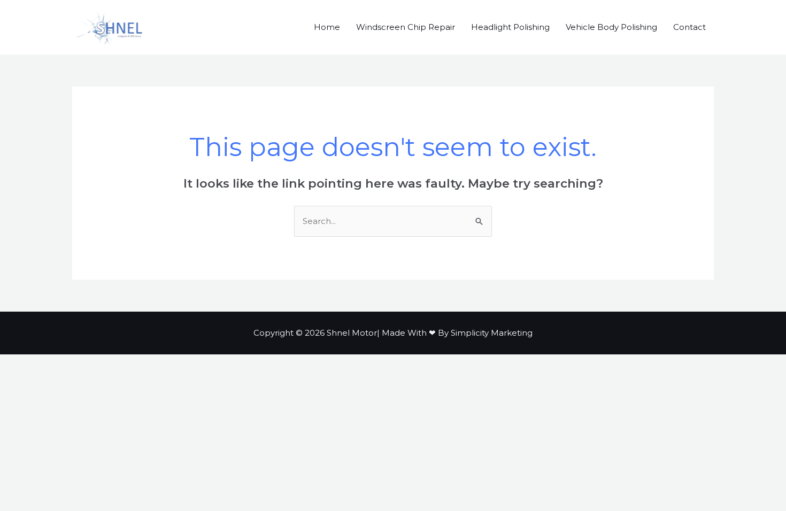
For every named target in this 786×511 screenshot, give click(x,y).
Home (327, 27)
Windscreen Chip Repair (405, 27)
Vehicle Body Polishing (611, 27)
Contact (689, 27)
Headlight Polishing (510, 27)
